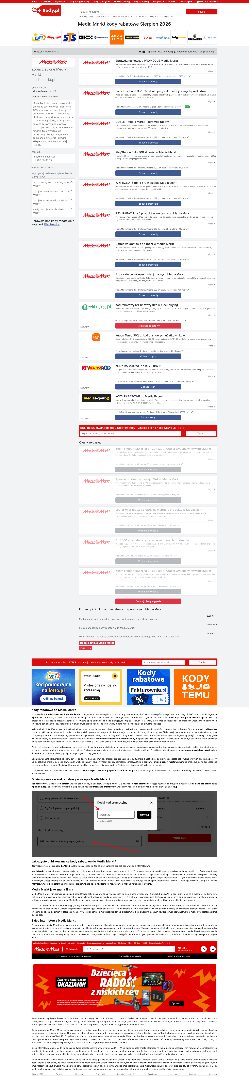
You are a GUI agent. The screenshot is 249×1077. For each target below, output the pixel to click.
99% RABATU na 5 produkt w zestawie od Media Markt (152, 213)
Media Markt (52, 51)
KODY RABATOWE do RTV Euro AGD (140, 366)
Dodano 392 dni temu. (156, 137)
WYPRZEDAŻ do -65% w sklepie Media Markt (146, 182)
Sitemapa (79, 1074)
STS (146, 16)
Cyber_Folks (100, 16)
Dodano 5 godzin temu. (153, 107)
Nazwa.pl (125, 16)
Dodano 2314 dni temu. (157, 412)
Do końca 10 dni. (134, 107)
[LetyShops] (179, 37)
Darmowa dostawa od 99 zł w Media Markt (144, 244)
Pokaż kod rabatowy (148, 325)
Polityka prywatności (126, 1074)
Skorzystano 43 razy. (167, 586)
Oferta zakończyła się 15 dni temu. (142, 525)
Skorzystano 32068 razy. (179, 412)
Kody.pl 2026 (37, 1074)
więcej (211, 71)
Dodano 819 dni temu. (156, 229)
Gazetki (172, 1)
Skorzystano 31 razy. (167, 495)
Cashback (46, 1)
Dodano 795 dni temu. (156, 259)
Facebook (152, 1074)
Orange (165, 16)
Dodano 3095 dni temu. (158, 381)
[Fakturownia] (210, 37)
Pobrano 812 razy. (176, 320)
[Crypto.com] (101, 37)
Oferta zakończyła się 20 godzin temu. (144, 464)
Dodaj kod (213, 1074)
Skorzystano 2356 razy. (170, 351)
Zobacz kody (148, 386)
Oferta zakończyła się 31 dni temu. (142, 586)
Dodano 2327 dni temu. (156, 168)
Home (34, 1)
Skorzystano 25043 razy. (180, 381)
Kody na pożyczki (102, 1)
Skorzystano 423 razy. (176, 198)
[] (160, 51)
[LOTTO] (39, 37)
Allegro (153, 16)
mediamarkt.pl (43, 80)
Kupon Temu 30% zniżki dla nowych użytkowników (150, 335)
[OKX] (85, 37)
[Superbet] (54, 37)
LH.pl (109, 16)
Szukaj (201, 11)
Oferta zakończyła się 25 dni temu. (142, 556)
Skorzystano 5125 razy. (177, 76)
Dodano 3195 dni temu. (156, 76)
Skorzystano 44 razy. (167, 556)
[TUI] (148, 37)
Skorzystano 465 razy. (176, 290)
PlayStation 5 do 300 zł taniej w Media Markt (145, 152)
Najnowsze (60, 1)
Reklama (173, 1074)
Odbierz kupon (148, 356)
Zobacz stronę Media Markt (49, 72)
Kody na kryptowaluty (79, 1)
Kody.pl (38, 51)
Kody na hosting (141, 1)
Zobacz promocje (148, 81)
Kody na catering (122, 1)
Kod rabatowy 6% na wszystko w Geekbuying (146, 305)
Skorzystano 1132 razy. (176, 259)
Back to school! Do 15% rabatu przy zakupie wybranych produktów (160, 91)
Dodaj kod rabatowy (208, 1)
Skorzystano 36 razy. (167, 525)
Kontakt (192, 1074)
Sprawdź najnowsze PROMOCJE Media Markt (146, 60)
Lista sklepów (186, 1)
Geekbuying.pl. (121, 320)
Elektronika (52, 224)
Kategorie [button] (158, 1)
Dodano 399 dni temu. (157, 320)
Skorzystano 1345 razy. (176, 229)
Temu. (118, 351)
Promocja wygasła (148, 469)
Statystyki (100, 1074)
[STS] (70, 37)
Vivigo (91, 16)
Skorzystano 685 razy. (176, 137)
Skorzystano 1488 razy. (177, 168)
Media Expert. (121, 412)
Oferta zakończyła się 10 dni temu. (142, 495)
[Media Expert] (132, 37)
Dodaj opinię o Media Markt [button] (97, 642)
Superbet (140, 16)
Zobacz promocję (148, 112)
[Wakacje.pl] (163, 37)
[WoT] (194, 37)
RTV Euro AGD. (122, 381)
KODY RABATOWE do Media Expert (139, 396)
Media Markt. (121, 76)
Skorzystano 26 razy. (171, 464)
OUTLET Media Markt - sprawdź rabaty (142, 121)
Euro (159, 16)
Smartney (83, 16)
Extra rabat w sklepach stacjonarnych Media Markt (149, 274)
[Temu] (117, 37)
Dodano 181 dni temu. (149, 351)
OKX (171, 16)
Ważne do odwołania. (136, 76)
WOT (132, 16)
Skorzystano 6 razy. (172, 107)
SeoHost (116, 16)
